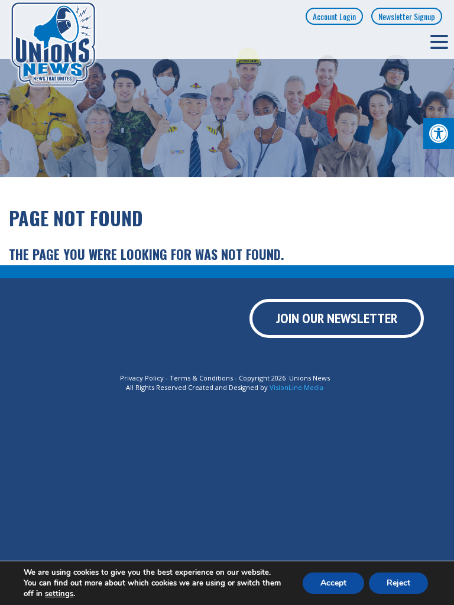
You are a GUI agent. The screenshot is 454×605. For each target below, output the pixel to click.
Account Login (334, 16)
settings (59, 593)
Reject (398, 582)
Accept (333, 582)
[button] (438, 133)
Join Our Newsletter (336, 318)
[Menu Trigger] (439, 41)
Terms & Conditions (201, 377)
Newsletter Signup (406, 16)
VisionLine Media (296, 387)
